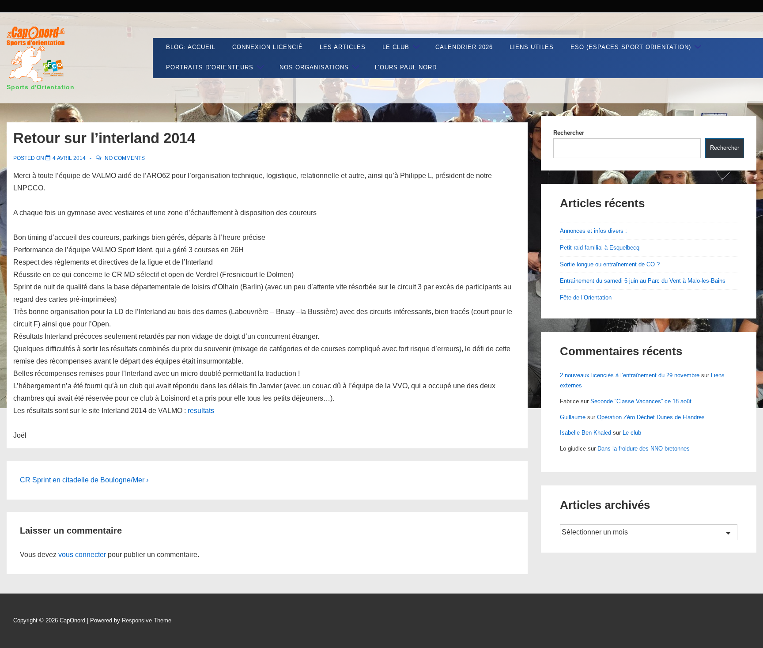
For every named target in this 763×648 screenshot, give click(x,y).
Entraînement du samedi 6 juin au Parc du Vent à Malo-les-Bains (642, 280)
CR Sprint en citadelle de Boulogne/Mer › (84, 480)
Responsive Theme (146, 620)
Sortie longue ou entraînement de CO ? (610, 264)
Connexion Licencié (267, 47)
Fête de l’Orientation (586, 297)
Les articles (343, 47)
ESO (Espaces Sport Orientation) (630, 47)
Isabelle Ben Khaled (585, 432)
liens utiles (532, 47)
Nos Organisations (314, 67)
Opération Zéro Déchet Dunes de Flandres (651, 417)
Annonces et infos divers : (593, 230)
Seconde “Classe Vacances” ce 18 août (640, 401)
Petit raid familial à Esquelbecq (599, 247)
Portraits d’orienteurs (209, 67)
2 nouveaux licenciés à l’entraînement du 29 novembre (629, 375)
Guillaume (572, 417)
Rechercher (568, 132)
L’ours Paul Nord (406, 67)
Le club (395, 47)
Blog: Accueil (190, 47)
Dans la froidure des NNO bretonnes (643, 448)
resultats (201, 410)
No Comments (125, 158)
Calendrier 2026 (464, 47)
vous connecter (82, 554)
